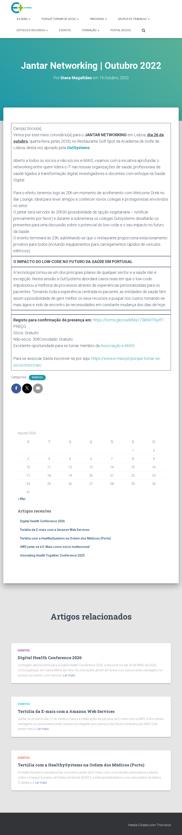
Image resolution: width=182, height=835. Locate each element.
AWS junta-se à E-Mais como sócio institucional (55, 547)
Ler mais (69, 675)
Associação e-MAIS (118, 345)
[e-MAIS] (21, 7)
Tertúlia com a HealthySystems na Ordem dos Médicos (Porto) (65, 538)
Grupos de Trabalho (132, 19)
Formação (89, 30)
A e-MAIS (22, 19)
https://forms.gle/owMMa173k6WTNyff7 (128, 320)
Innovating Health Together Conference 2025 (52, 555)
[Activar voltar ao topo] (173, 826)
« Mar (22, 499)
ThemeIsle (163, 825)
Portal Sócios (121, 30)
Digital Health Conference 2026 (42, 521)
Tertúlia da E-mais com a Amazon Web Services (54, 530)
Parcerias (97, 19)
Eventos (65, 30)
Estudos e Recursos (31, 30)
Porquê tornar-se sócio (59, 19)
